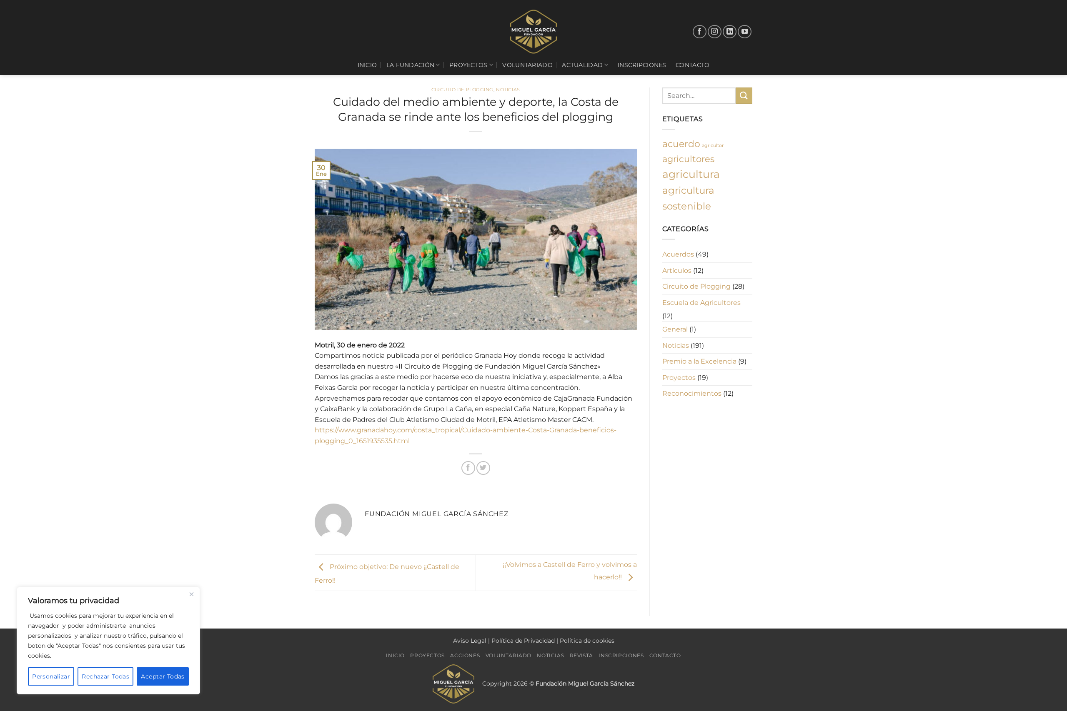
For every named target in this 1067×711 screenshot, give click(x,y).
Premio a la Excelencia (699, 361)
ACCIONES (465, 655)
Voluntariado (527, 65)
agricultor (713, 145)
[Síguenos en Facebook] (699, 32)
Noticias (508, 89)
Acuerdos (678, 254)
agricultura (691, 174)
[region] (108, 640)
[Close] (191, 594)
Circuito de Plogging (462, 89)
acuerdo (681, 144)
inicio (367, 65)
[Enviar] (744, 95)
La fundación (410, 65)
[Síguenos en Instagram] (714, 32)
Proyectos (468, 65)
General (675, 329)
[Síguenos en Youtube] (744, 32)
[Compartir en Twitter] (483, 468)
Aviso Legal (469, 640)
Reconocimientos (691, 393)
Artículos (676, 270)
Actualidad (582, 65)
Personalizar (51, 676)
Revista (581, 655)
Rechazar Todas (105, 676)
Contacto (692, 65)
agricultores (688, 158)
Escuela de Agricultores (701, 303)
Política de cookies (587, 640)
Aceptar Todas (162, 676)
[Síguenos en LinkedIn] (729, 32)
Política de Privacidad (523, 640)
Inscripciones (642, 65)
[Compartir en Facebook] (468, 468)
